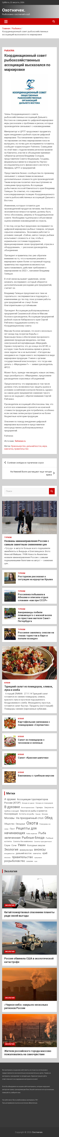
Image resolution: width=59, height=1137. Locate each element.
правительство (21, 449)
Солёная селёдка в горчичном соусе (25, 462)
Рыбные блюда (33, 837)
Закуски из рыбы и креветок (33, 811)
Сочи (13, 845)
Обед (49, 818)
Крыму (38, 814)
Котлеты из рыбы (26, 814)
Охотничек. (13, 10)
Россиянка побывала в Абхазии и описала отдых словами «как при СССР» (33, 597)
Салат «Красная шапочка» (33, 757)
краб (44, 853)
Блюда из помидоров (44, 803)
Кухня (7, 683)
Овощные (20, 824)
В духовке (12, 807)
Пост (12, 828)
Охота (32, 823)
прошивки (38, 858)
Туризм (8, 537)
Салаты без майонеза (23, 841)
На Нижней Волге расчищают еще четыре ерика (31, 473)
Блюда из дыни (28, 803)
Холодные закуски (36, 845)
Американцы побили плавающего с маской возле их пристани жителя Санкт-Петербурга (35, 617)
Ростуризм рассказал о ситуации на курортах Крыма (35, 578)
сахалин (29, 861)
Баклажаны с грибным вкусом (36, 775)
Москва (45, 814)
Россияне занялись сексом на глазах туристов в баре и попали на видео (36, 635)
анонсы (40, 849)
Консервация (11, 814)
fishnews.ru (20, 441)
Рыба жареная (31, 834)
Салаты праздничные (43, 841)
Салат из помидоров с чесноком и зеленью (31, 741)
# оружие (10, 799)
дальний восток (34, 446)
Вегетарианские (27, 808)
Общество (9, 824)
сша (35, 861)
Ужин (22, 845)
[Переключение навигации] (6, 21)
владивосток (9, 853)
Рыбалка (9, 50)
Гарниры (39, 807)
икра (44, 446)
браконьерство (18, 446)
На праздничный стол (29, 818)
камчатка (8, 449)
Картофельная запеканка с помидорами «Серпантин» (34, 723)
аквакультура (26, 850)
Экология (11, 849)
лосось (7, 857)
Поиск (52, 491)
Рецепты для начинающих (20, 830)
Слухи (7, 845)
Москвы (9, 818)
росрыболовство (14, 860)
